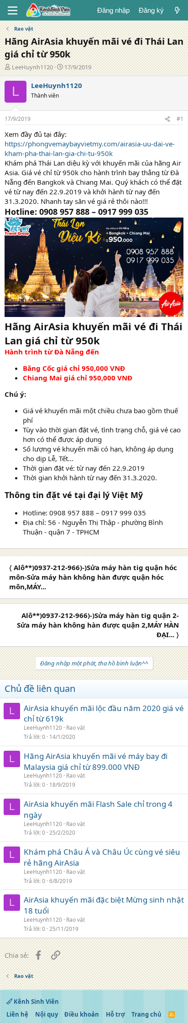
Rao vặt (75, 728)
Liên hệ (17, 1014)
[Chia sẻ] (167, 119)
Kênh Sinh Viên (35, 1001)
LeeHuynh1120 (32, 67)
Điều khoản (81, 1014)
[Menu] (12, 10)
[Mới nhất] (177, 10)
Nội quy (46, 1014)
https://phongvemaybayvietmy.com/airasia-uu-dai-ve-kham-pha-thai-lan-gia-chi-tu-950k (90, 148)
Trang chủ (146, 1014)
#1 (180, 119)
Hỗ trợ (115, 1014)
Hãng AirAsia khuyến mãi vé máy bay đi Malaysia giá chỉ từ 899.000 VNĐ (95, 761)
